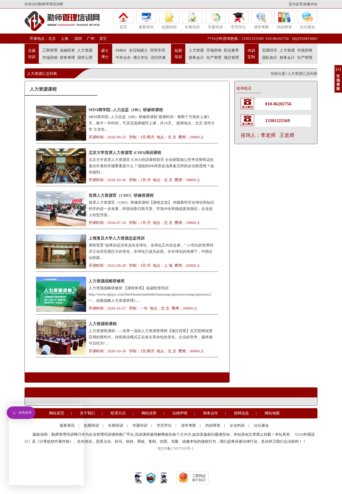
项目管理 (231, 58)
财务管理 (67, 58)
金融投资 (67, 50)
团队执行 (269, 58)
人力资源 (84, 50)
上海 (64, 39)
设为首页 (296, 4)
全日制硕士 (138, 50)
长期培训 (192, 27)
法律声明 (179, 413)
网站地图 (272, 413)
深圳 (77, 39)
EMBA (121, 50)
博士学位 (140, 58)
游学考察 (261, 27)
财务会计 (196, 58)
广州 (90, 39)
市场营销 (49, 58)
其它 (103, 39)
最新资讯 (146, 27)
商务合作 (210, 413)
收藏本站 (310, 4)
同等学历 (157, 50)
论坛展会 (307, 27)
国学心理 (84, 58)
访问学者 (158, 58)
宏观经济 (269, 50)
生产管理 (213, 58)
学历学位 (238, 27)
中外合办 (123, 58)
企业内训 (237, 425)
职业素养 (231, 50)
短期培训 (169, 27)
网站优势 (148, 413)
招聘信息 (241, 413)
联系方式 (118, 413)
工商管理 (49, 50)
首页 (123, 27)
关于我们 (87, 413)
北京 (52, 39)
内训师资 (284, 27)
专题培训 (215, 27)
